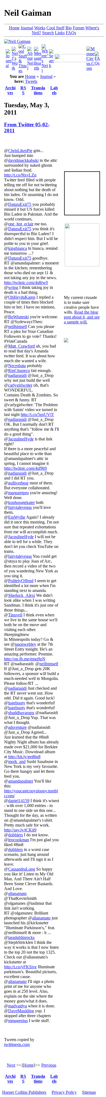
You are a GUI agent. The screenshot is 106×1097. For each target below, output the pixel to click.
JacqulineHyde (21, 439)
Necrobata (17, 365)
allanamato (17, 893)
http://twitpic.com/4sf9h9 (25, 468)
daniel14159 (18, 800)
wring (13, 287)
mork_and (17, 761)
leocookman (18, 839)
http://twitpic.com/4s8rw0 (26, 282)
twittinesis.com (17, 1044)
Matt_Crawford (21, 346)
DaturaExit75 (19, 204)
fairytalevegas (20, 507)
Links (60, 32)
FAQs (71, 32)
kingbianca (17, 248)
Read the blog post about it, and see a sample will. (82, 317)
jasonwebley (25, 644)
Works (39, 28)
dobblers (15, 835)
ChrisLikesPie (20, 150)
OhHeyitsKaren (21, 297)
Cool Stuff (55, 28)
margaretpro (18, 492)
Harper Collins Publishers (24, 1092)
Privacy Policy (64, 1092)
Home (14, 28)
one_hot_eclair (20, 224)
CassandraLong (21, 869)
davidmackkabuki (23, 160)
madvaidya (17, 1006)
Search (48, 32)
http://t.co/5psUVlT (37, 414)
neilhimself (17, 326)
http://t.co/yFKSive (20, 966)
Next (11, 1065)
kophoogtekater (21, 502)
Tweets (31, 81)
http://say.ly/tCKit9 (20, 830)
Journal (27, 28)
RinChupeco (19, 370)
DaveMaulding (21, 1010)
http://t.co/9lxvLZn (20, 175)
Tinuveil (15, 615)
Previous (48, 1065)
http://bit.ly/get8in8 (24, 756)
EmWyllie (16, 517)
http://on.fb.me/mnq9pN (24, 659)
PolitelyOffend (20, 580)
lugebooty (16, 703)
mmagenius (18, 1020)
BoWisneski (18, 316)
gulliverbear (18, 483)
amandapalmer (20, 781)
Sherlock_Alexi (21, 595)
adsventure (17, 727)
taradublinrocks (21, 937)
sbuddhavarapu (21, 712)
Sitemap (89, 1092)
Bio (69, 28)
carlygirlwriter (20, 385)
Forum (78, 28)
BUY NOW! (82, 206)
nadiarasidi (17, 375)
